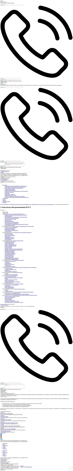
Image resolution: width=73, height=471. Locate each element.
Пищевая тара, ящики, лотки (10, 195)
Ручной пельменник (4, 416)
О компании (5, 198)
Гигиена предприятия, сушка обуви (12, 301)
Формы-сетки (7, 285)
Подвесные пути (8, 220)
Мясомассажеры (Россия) (10, 235)
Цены (4, 444)
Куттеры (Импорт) (8, 246)
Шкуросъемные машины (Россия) (11, 259)
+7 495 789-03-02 (3, 179)
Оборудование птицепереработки (11, 230)
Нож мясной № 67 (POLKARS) (6, 413)
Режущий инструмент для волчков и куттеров (14, 302)
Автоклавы (7, 262)
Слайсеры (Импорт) (9, 268)
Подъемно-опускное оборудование (12, 222)
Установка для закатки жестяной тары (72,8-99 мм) (10, 425)
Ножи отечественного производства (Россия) (14, 277)
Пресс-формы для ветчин (10, 194)
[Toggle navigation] (0, 183)
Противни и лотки (8, 291)
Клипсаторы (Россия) (9, 257)
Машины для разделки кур (10, 261)
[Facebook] (36, 434)
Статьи (4, 447)
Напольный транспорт (9, 192)
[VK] (36, 435)
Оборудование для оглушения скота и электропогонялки (43, 204)
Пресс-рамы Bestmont (9, 287)
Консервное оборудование (10, 190)
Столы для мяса (8, 231)
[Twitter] (36, 438)
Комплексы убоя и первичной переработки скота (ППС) (16, 215)
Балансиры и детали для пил (10, 219)
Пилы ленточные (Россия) (10, 228)
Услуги (4, 199)
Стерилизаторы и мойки (10, 225)
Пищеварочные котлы (9, 255)
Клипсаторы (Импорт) (9, 256)
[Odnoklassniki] (36, 437)
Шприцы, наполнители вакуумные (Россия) (13, 249)
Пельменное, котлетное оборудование (12, 293)
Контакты (5, 202)
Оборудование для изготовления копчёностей (14, 188)
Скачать (21, 465)
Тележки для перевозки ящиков (11, 274)
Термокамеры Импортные (10, 241)
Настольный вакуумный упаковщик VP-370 (9, 422)
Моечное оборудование (9, 264)
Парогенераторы (8, 239)
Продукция (5, 185)
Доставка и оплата (6, 201)
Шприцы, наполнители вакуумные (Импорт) (14, 248)
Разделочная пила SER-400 (5, 419)
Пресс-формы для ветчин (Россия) (11, 284)
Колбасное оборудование (10, 189)
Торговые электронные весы (10, 269)
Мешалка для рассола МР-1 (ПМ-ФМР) (8, 428)
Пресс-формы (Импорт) (9, 286)
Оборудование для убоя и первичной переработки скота (16, 186)
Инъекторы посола (8, 233)
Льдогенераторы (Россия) (10, 254)
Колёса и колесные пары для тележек (12, 296)
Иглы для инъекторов (9, 234)
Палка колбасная (8, 299)
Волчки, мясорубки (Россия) (10, 245)
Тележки (6, 273)
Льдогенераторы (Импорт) (10, 253)
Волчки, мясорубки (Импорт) (10, 244)
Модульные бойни (8, 216)
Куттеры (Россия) (8, 247)
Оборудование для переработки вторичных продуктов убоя (16, 224)
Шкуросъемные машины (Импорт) (12, 258)
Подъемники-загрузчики (10, 229)
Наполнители (7, 236)
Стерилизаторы (8, 263)
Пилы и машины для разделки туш (12, 218)
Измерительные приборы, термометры (12, 281)
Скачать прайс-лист (4, 304)
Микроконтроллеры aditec (10, 297)
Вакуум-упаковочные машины (11, 271)
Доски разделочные (9, 298)
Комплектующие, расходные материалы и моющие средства (16, 197)
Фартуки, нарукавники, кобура (11, 279)
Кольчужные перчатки (9, 280)
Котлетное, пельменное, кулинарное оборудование (15, 196)
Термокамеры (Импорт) (9, 237)
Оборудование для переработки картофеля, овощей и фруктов (17, 294)
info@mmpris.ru (6, 171)
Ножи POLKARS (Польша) (10, 276)
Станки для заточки (9, 282)
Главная (2, 204)
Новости (4, 200)
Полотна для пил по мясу (10, 300)
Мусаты (6, 278)
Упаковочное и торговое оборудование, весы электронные (16, 191)
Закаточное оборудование (10, 266)
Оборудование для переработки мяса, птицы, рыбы (15, 187)
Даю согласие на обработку (7, 80)
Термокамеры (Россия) (9, 238)
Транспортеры (8, 265)
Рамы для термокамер (9, 243)
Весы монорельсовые (9, 221)
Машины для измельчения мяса (11, 227)
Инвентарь (7, 193)
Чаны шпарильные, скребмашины (11, 223)
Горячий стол (7, 270)
